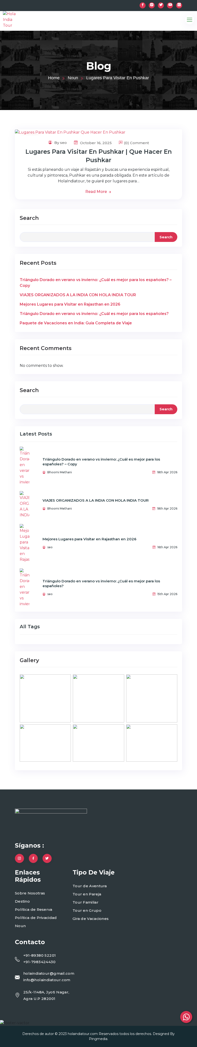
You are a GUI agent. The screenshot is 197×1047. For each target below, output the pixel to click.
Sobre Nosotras (30, 893)
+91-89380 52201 (39, 955)
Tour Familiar (85, 902)
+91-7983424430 (39, 962)
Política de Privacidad (36, 917)
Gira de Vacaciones (91, 918)
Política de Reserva (33, 909)
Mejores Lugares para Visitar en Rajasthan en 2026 (70, 304)
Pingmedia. (98, 1039)
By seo (60, 142)
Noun (73, 77)
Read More (96, 191)
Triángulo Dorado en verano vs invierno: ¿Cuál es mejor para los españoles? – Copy (96, 282)
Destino (22, 901)
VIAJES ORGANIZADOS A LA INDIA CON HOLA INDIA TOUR (78, 295)
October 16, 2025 (95, 143)
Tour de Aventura (90, 886)
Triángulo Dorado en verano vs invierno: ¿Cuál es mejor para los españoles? (94, 313)
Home (54, 77)
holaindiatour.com (83, 1034)
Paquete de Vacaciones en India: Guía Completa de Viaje (76, 323)
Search (29, 218)
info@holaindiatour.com (46, 980)
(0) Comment (136, 143)
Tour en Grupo (87, 910)
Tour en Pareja (87, 894)
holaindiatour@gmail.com (48, 973)
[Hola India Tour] (19, 19)
